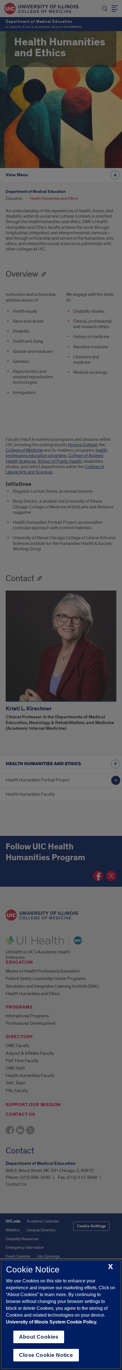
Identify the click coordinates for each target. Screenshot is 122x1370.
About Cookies (38, 1337)
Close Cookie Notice (46, 1355)
